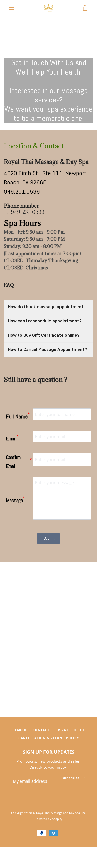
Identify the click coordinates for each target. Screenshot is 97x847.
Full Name (18, 416)
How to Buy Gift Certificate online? (44, 335)
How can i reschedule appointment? (45, 321)
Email (12, 438)
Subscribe (71, 778)
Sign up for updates (48, 752)
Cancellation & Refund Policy (48, 738)
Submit (49, 538)
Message (15, 500)
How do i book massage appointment (46, 306)
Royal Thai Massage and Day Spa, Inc (60, 813)
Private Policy (70, 730)
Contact (41, 730)
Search (19, 730)
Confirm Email (19, 461)
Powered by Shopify (48, 819)
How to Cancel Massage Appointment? (47, 349)
